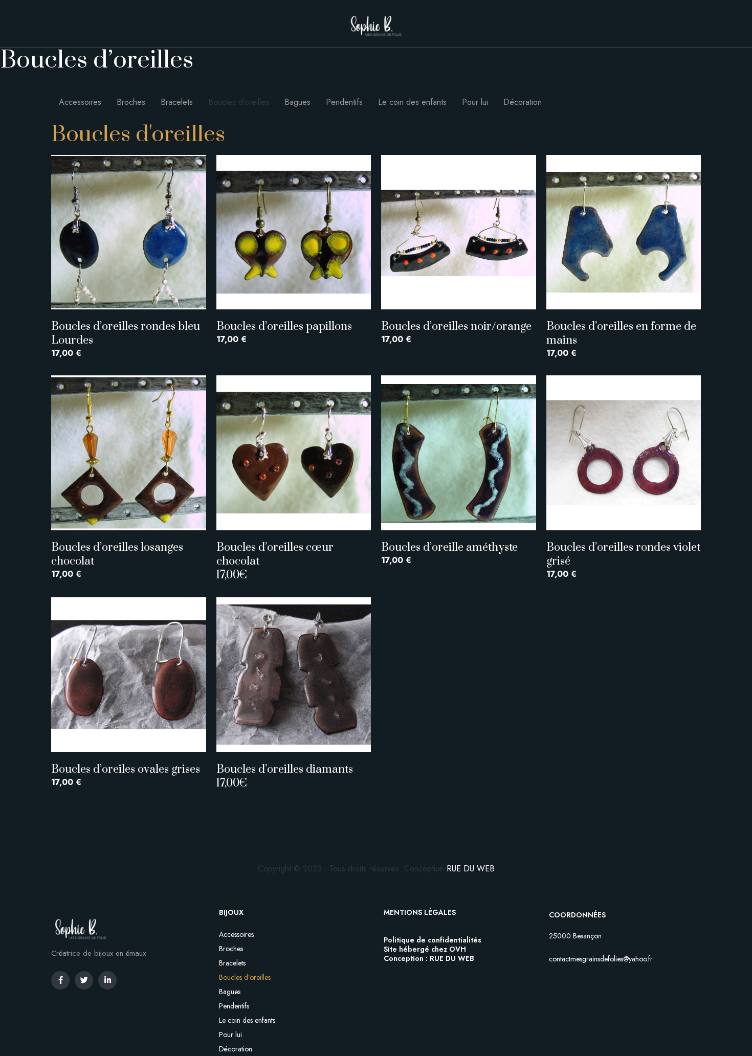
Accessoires (80, 102)
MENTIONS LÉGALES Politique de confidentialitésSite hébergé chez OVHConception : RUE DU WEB (432, 935)
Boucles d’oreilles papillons (284, 326)
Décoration (522, 102)
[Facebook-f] (60, 980)
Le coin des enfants (412, 102)
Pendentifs (344, 102)
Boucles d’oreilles (238, 102)
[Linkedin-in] (107, 980)
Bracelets (177, 102)
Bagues (297, 102)
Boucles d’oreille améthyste (449, 547)
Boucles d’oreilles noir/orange (456, 326)
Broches (131, 102)
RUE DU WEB (471, 868)
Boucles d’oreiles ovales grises (128, 769)
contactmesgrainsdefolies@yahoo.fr (601, 959)
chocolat (237, 561)
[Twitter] (84, 980)
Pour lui (475, 102)
